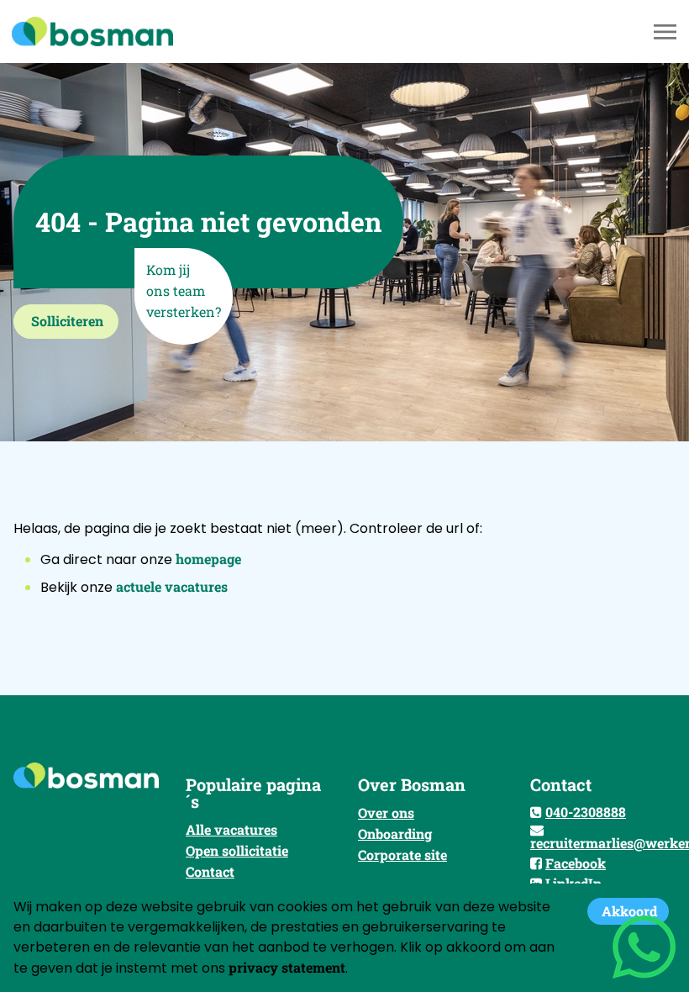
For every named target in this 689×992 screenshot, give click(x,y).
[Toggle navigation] (666, 32)
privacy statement (287, 967)
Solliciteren (67, 321)
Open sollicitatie (237, 850)
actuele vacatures (172, 586)
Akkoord (629, 911)
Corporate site (402, 854)
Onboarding (395, 833)
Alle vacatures (231, 829)
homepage (208, 558)
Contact (210, 871)
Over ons (386, 812)
